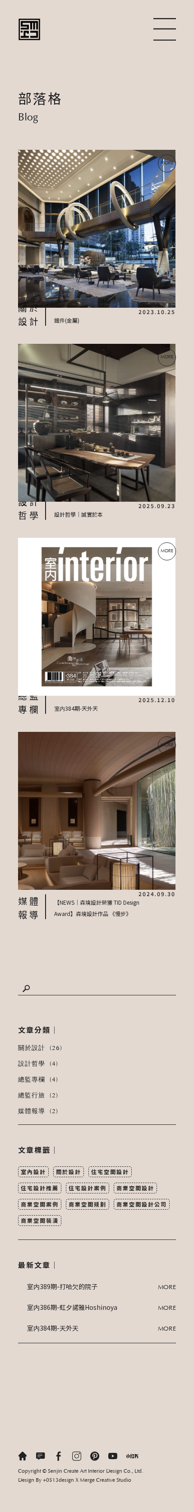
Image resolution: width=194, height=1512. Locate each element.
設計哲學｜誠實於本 (78, 514)
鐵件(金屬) (66, 320)
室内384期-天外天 (76, 708)
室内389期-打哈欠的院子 (62, 1286)
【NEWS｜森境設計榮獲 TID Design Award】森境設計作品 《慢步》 (96, 907)
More (167, 1288)
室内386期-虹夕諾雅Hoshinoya (72, 1307)
